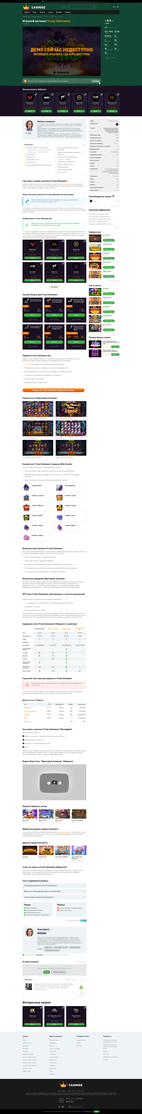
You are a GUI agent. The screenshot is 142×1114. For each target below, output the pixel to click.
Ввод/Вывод (52, 1043)
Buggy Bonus (27, 721)
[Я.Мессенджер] (81, 921)
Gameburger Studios (77, 860)
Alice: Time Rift (53, 629)
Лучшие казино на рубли (29, 1060)
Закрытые (25, 1046)
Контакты (106, 1054)
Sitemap (105, 1059)
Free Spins (28, 364)
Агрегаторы (52, 1051)
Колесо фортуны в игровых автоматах (99, 216)
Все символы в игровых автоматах (98, 221)
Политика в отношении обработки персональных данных (110, 1046)
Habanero (25, 822)
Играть (30, 111)
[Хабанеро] (117, 124)
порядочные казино (69, 184)
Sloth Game (106, 288)
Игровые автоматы (28, 1054)
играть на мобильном (63, 832)
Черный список (27, 1043)
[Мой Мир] (85, 921)
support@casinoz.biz (95, 1)
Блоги (51, 1071)
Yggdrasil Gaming (59, 858)
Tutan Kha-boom (107, 315)
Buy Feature (35, 585)
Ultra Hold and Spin (80, 628)
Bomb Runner (27, 707)
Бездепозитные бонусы (29, 1065)
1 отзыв (107, 23)
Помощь (105, 1051)
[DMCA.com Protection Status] (70, 1102)
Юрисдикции (53, 1060)
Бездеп (25, 306)
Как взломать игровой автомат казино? (100, 219)
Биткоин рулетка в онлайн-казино (98, 214)
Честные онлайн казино (29, 1057)
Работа (78, 1043)
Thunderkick (106, 255)
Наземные (52, 1054)
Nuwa (25, 718)
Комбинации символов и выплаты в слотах (101, 224)
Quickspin (105, 236)
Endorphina (42, 858)
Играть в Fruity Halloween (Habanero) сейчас (53, 390)
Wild (42, 375)
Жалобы (59, 12)
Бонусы (42, 12)
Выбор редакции (72, 333)
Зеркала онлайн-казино (29, 1062)
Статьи (50, 12)
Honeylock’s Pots (107, 244)
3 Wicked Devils (66, 629)
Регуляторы (52, 1062)
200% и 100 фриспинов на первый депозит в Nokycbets (110, 350)
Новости (68, 12)
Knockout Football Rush (30, 711)
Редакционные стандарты (110, 1057)
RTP (26, 603)
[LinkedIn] (83, 921)
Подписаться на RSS (76, 1107)
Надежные (26, 1051)
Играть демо (109, 240)
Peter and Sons (27, 858)
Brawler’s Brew (107, 262)
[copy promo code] (32, 108)
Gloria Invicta (106, 235)
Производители (53, 1040)
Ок (96, 1111)
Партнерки (79, 1046)
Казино (27, 12)
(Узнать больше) (88, 1111)
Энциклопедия (27, 1071)
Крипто (51, 1046)
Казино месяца (53, 1057)
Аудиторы (52, 1065)
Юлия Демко (29, 133)
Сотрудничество (80, 1040)
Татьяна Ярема (39, 954)
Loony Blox (27, 714)
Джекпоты (25, 1048)
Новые (24, 1040)
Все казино (54, 287)
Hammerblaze (106, 253)
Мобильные (52, 1068)
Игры (34, 12)
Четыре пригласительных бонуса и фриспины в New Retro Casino (111, 342)
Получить (32, 315)
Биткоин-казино (27, 1068)
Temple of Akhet (107, 271)
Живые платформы (54, 1048)
